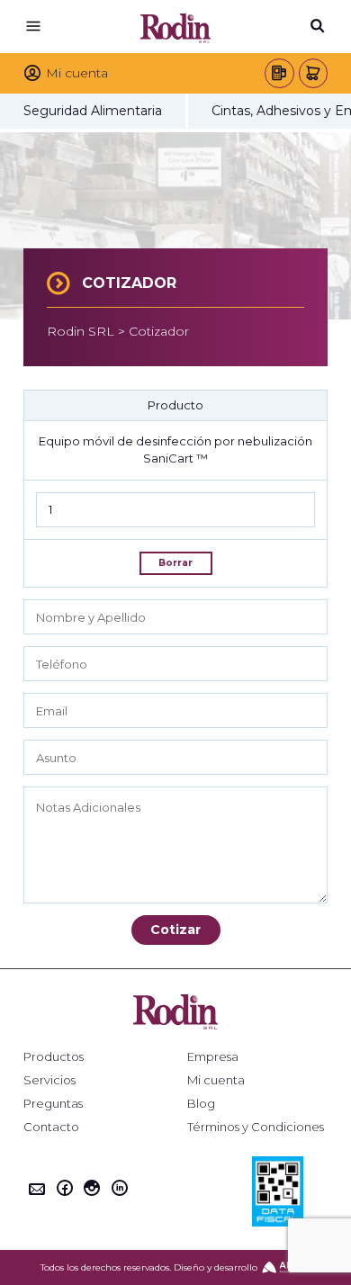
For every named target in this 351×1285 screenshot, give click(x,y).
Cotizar (175, 929)
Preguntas (53, 1104)
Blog (201, 1104)
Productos (53, 1057)
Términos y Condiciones (255, 1127)
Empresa (212, 1057)
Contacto (51, 1127)
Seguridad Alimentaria (92, 111)
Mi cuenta (216, 1080)
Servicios (49, 1080)
